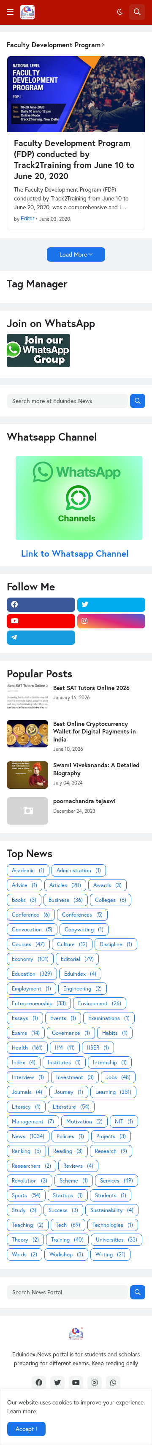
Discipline (116, 944)
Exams (26, 1032)
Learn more (21, 1411)
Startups (68, 1195)
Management (33, 1121)
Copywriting (84, 929)
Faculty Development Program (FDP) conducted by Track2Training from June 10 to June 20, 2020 (74, 159)
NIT (124, 1121)
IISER (98, 1047)
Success (63, 1210)
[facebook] (41, 605)
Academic (28, 870)
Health (27, 1047)
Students (110, 1195)
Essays (25, 1018)
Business (66, 900)
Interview (28, 1077)
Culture (72, 944)
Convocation (32, 929)
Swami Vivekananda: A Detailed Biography (96, 769)
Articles (65, 885)
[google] (111, 637)
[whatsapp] (113, 1383)
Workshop (66, 1254)
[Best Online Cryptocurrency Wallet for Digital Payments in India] (27, 733)
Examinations (109, 1018)
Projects (111, 1136)
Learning (113, 1092)
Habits (115, 1032)
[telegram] (41, 637)
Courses (28, 944)
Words (24, 1254)
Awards (107, 885)
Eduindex (80, 973)
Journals (27, 1092)
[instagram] (111, 621)
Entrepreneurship (39, 1003)
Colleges (110, 900)
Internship (110, 1062)
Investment (75, 1077)
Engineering (82, 988)
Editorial (77, 959)
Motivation (84, 1121)
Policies (70, 1136)
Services (116, 1180)
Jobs (118, 1077)
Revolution (29, 1180)
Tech (68, 1225)
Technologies (112, 1225)
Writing (110, 1254)
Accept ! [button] (26, 1429)
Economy (30, 959)
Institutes (64, 1062)
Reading (68, 1151)
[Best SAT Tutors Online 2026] (27, 698)
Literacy (26, 1106)
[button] (10, 12)
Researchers (31, 1165)
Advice (24, 885)
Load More (73, 254)
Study (24, 1210)
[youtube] (41, 621)
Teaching (27, 1225)
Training (67, 1239)
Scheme (74, 1180)
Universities (116, 1239)
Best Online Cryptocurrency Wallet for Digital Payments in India (94, 731)
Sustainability (111, 1210)
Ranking (26, 1151)
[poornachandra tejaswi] (27, 811)
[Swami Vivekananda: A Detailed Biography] (27, 775)
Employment (31, 988)
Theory (25, 1239)
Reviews (78, 1165)
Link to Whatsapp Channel (76, 553)
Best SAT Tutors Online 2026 (91, 688)
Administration (79, 870)
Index (23, 1062)
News (28, 1136)
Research (111, 1151)
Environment (99, 1003)
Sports (26, 1195)
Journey (68, 1092)
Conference (31, 914)
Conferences (82, 914)
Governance (71, 1032)
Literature (71, 1106)
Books (24, 900)
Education (32, 973)
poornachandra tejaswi (84, 801)
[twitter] (111, 605)
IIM (65, 1047)
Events (63, 1018)
